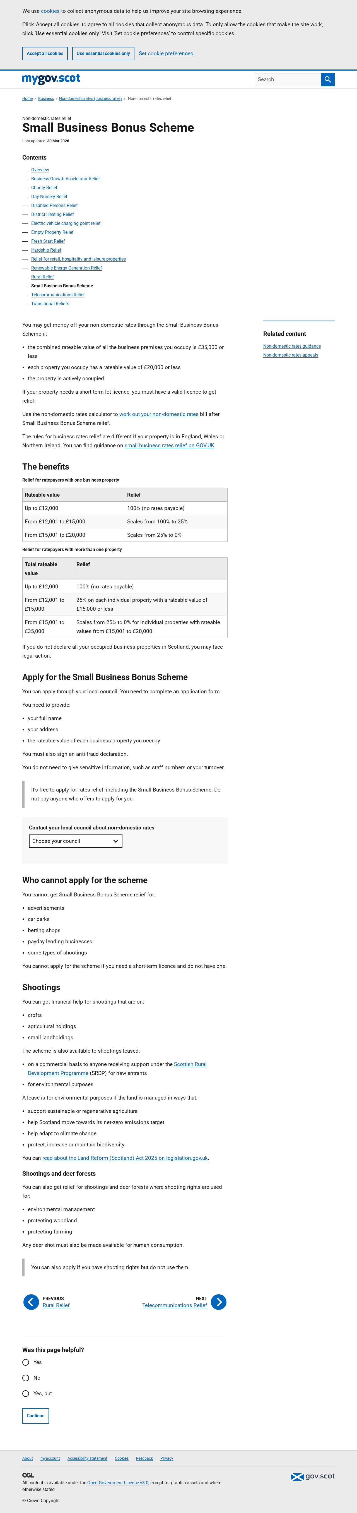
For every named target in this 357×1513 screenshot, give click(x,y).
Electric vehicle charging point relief (66, 223)
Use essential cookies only (103, 53)
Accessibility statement (87, 1458)
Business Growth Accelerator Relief (65, 178)
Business (46, 98)
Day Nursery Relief (49, 196)
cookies (50, 11)
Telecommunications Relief (58, 294)
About (27, 1458)
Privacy (166, 1458)
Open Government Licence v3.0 (117, 1482)
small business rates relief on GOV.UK (169, 445)
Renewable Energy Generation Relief (66, 268)
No (36, 1378)
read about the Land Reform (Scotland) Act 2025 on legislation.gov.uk (125, 1158)
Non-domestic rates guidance (292, 346)
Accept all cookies (45, 53)
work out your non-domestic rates (159, 414)
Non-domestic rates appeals (290, 355)
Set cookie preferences (166, 53)
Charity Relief (44, 187)
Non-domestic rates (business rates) (90, 98)
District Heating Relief (52, 214)
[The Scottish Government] (312, 1477)
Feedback (144, 1458)
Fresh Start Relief (48, 241)
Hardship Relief (46, 250)
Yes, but (42, 1393)
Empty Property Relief (52, 232)
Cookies (122, 1458)
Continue (36, 1415)
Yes (37, 1362)
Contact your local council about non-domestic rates (92, 827)
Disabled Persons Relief (54, 205)
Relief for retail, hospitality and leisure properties (78, 259)
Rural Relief (42, 277)
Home (27, 98)
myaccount (50, 1458)
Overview (40, 169)
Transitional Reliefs (50, 303)
